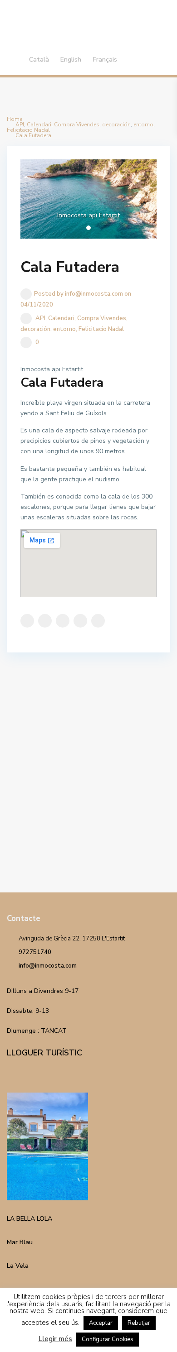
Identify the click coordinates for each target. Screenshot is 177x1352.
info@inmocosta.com (48, 966)
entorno (64, 329)
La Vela (18, 1265)
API (40, 318)
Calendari (61, 318)
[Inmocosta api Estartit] (88, 199)
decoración (35, 329)
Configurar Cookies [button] (107, 1339)
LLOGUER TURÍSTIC (44, 1052)
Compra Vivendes (101, 318)
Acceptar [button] (101, 1323)
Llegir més (55, 1339)
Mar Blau (20, 1242)
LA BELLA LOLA (29, 1218)
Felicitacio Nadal (101, 329)
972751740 (35, 952)
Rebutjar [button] (139, 1323)
